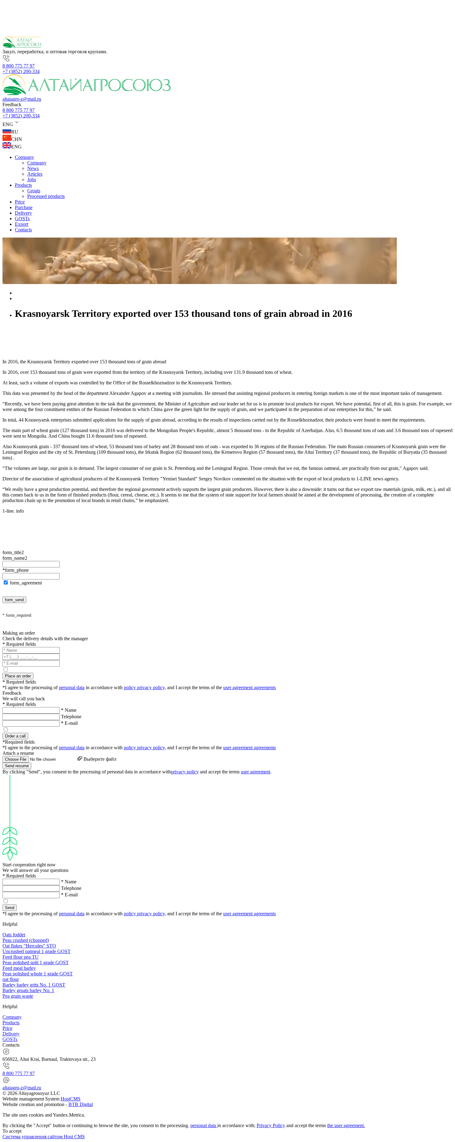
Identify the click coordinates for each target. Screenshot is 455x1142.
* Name (68, 710)
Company (24, 157)
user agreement (255, 771)
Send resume (17, 766)
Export (21, 224)
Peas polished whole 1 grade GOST (37, 973)
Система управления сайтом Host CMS (43, 1136)
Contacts (23, 229)
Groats (33, 190)
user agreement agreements (249, 687)
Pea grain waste (17, 996)
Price (20, 201)
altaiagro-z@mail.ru (21, 99)
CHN (16, 139)
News (33, 168)
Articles (34, 174)
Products (23, 185)
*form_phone (15, 570)
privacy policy (185, 771)
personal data (71, 687)
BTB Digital (80, 1104)
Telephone (71, 716)
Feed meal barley (19, 968)
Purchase (23, 207)
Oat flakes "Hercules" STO (29, 945)
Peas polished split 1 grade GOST (35, 962)
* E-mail (69, 723)
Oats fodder (13, 934)
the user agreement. (346, 1125)
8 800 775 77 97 (18, 65)
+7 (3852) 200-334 (21, 71)
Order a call (15, 736)
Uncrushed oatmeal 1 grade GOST (36, 951)
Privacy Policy (271, 1125)
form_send (14, 599)
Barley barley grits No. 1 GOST (33, 984)
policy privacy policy (144, 687)
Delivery (23, 213)
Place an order (18, 676)
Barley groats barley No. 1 (28, 990)
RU (14, 131)
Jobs (31, 179)
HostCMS (70, 1098)
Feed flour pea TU (20, 957)
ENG (16, 146)
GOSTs (22, 218)
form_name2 (14, 558)
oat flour (10, 979)
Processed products (46, 196)
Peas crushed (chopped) (25, 940)
